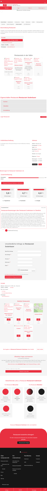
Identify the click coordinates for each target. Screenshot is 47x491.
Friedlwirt (19, 328)
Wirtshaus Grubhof (19, 65)
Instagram (38, 462)
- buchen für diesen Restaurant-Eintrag (30, 415)
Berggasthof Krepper (18, 82)
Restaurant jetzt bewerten (13, 183)
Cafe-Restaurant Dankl (28, 63)
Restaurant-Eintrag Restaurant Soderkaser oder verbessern (29, 399)
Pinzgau (38, 156)
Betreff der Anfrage (9, 251)
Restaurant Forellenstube (38, 64)
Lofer (36, 147)
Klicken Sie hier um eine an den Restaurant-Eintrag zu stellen (24, 364)
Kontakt (40, 164)
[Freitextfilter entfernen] (41, 1)
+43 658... (7, 44)
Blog (1, 475)
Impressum (26, 458)
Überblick (5, 106)
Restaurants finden (4, 461)
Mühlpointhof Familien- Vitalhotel (9, 69)
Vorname (7, 258)
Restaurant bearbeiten (16, 465)
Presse (2, 472)
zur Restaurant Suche (1, 5)
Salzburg (39, 149)
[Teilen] (42, 489)
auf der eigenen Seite (41, 398)
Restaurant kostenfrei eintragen (16, 469)
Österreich (37, 151)
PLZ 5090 (39, 145)
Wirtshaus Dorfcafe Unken (28, 83)
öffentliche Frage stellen (24, 371)
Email (6, 265)
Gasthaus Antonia (38, 314)
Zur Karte (3, 291)
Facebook (38, 458)
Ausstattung (6, 110)
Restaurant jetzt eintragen (24, 442)
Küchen (5, 101)
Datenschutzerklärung (10, 274)
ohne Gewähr (31, 349)
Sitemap (2, 478)
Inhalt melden (40, 349)
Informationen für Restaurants (15, 462)
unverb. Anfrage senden (12, 40)
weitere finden (17, 398)
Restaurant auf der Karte (7, 42)
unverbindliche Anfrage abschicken (13, 277)
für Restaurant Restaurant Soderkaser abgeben (5, 399)
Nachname (7, 262)
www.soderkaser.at (11, 46)
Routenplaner (43, 116)
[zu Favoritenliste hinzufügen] (1, 11)
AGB (25, 462)
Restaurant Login (5, 484)
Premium (44, 56)
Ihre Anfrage (7, 254)
